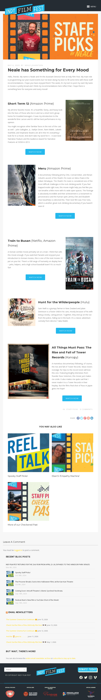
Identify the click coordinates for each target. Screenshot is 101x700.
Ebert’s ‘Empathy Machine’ (66, 476)
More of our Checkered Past (23, 525)
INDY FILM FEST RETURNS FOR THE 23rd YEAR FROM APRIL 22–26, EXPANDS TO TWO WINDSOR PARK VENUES (48, 564)
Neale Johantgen (34, 65)
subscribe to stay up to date (64, 658)
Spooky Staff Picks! (17, 476)
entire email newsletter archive (38, 658)
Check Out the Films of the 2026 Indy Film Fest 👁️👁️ (26, 625)
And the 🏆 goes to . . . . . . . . (16, 636)
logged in (18, 550)
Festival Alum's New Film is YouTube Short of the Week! (37, 600)
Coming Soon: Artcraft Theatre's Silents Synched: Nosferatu (39, 591)
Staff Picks (72, 409)
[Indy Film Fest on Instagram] (90, 677)
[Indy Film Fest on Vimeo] (95, 677)
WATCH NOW (35, 152)
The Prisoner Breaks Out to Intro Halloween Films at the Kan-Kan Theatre (44, 582)
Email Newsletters (20, 612)
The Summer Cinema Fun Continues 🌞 (21, 619)
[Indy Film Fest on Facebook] (81, 677)
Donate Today (87, 669)
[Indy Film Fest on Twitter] (85, 677)
